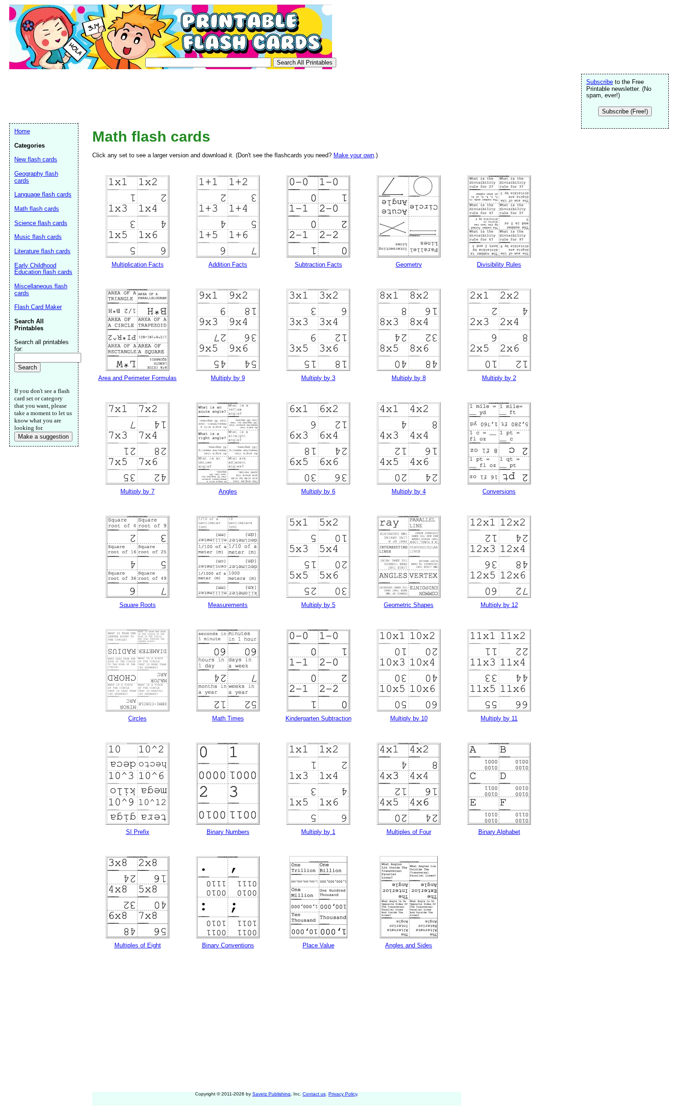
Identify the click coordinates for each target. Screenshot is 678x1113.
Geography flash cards (36, 177)
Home (22, 131)
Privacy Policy (342, 1093)
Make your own (353, 155)
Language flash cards (42, 194)
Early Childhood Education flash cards (43, 269)
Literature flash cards (42, 251)
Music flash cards (38, 236)
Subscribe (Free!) (625, 111)
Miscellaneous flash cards (40, 290)
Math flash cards (36, 208)
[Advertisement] (177, 95)
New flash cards (35, 159)
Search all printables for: (41, 345)
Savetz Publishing (271, 1093)
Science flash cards (40, 223)
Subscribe (599, 81)
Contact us (314, 1093)
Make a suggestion (43, 436)
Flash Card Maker (38, 307)
